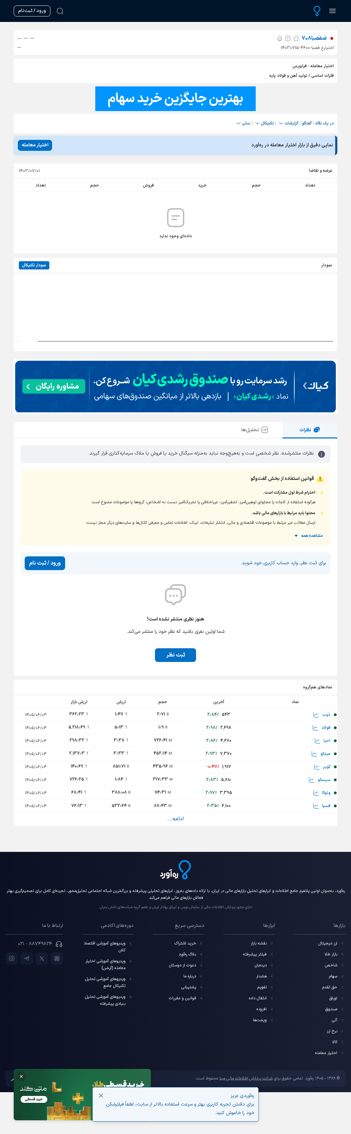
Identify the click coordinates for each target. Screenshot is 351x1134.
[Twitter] (42, 958)
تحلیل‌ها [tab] (250, 430)
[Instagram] (11, 958)
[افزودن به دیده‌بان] (296, 38)
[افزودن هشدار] (279, 38)
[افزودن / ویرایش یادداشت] (288, 38)
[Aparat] (57, 958)
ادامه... (175, 819)
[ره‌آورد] (317, 11)
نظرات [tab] (305, 430)
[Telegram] (27, 958)
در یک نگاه (324, 123)
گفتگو (307, 123)
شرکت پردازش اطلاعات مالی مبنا (246, 1078)
